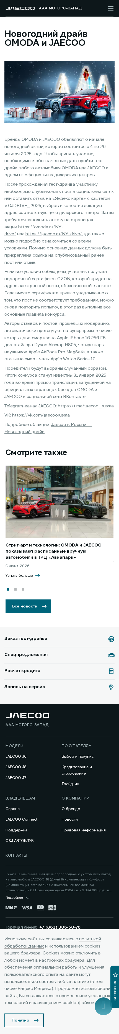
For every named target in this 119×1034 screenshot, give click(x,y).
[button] (8, 589)
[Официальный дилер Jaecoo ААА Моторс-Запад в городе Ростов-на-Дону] (20, 8)
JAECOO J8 (16, 767)
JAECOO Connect (21, 819)
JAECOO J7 (16, 778)
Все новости (24, 606)
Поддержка (16, 830)
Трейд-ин (70, 784)
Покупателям (77, 746)
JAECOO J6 (16, 757)
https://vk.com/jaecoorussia (41, 415)
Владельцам (20, 798)
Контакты (16, 855)
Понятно (20, 1020)
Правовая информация (84, 830)
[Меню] (110, 8)
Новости (70, 819)
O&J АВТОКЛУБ (20, 841)
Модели (15, 746)
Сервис (13, 809)
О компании (76, 798)
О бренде (71, 809)
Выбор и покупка (78, 757)
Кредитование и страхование (77, 770)
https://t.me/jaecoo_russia (86, 406)
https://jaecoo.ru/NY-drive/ (53, 234)
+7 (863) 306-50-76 (60, 927)
